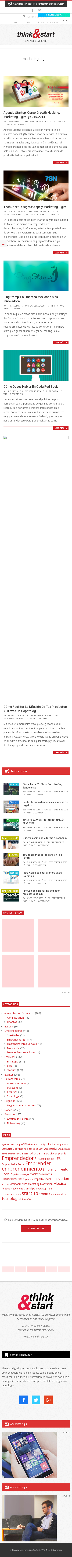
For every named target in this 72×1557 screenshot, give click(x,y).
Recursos (30, 214)
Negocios (9, 1100)
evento (35, 1173)
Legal (10, 1065)
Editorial (54, 391)
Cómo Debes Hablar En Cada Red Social (31, 386)
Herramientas (12, 1079)
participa (29, 1188)
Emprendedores (13, 1030)
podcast (40, 1188)
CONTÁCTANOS (36, 1228)
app (18, 1144)
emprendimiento (22, 1168)
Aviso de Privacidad (54, 1549)
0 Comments (20, 124)
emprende (60, 1153)
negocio (6, 1188)
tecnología (11, 1198)
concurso (8, 1148)
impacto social (42, 1179)
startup (30, 1193)
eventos (46, 1174)
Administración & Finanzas (19, 1013)
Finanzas (12, 1022)
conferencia (21, 1148)
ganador (29, 1179)
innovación (60, 1178)
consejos (33, 1148)
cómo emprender (10, 1153)
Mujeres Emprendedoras (21, 1052)
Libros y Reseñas (16, 1083)
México (59, 1183)
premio (48, 1188)
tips (23, 1199)
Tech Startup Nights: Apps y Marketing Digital (35, 207)
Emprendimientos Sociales (22, 1043)
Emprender (38, 1163)
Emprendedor (18, 1158)
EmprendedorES (10, 838)
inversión (6, 1184)
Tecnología (12, 820)
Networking (13, 1123)
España (15, 1174)
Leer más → (61, 162)
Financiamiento (13, 1179)
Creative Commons (20, 1549)
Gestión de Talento (18, 1118)
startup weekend (59, 1194)
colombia (50, 1144)
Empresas (10, 1057)
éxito (28, 1199)
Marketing (9, 718)
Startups (59, 305)
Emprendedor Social (13, 1164)
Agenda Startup (9, 1144)
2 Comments (39, 812)
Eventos (60, 121)
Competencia (62, 1144)
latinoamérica (19, 1184)
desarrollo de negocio (36, 1153)
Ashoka (26, 1144)
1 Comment (42, 718)
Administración (15, 1017)
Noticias (14, 784)
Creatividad (13, 1035)
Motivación (13, 1048)
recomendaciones (11, 1194)
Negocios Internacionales (21, 1105)
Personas (9, 1114)
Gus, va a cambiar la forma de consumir (46, 838)
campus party (38, 1144)
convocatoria (48, 1148)
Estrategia (9, 214)
